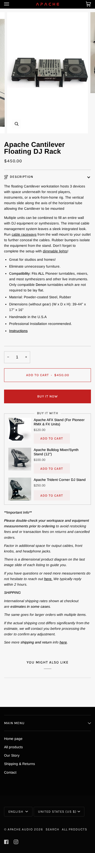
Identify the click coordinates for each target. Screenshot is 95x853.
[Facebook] (6, 842)
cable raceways (24, 234)
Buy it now (47, 396)
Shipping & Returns (19, 764)
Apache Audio (20, 829)
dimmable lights (55, 251)
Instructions (18, 331)
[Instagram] (16, 842)
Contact (10, 772)
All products (13, 747)
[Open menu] (11, 4)
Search (52, 829)
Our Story (12, 755)
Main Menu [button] (14, 723)
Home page (13, 739)
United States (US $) (57, 811)
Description (21, 177)
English (16, 811)
